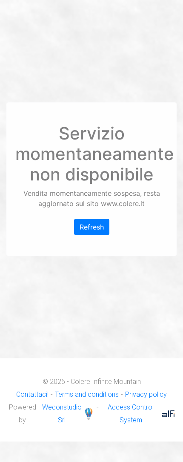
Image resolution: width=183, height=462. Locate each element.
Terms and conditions (87, 394)
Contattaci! (32, 394)
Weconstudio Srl (62, 413)
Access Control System (131, 413)
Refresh (92, 227)
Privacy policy (146, 394)
